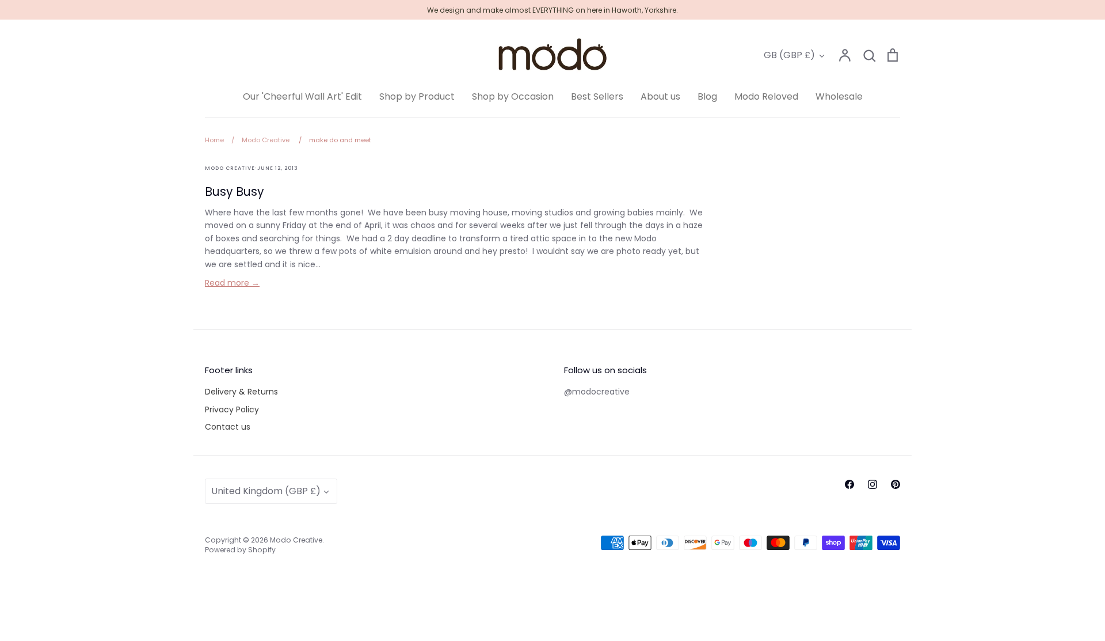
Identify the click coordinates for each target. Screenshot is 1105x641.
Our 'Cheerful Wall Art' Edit (302, 96)
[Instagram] (872, 484)
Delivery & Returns (241, 391)
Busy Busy (234, 191)
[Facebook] (849, 484)
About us (660, 96)
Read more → (232, 283)
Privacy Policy (232, 409)
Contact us (227, 427)
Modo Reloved (766, 96)
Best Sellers (597, 96)
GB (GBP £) (789, 55)
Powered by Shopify (240, 550)
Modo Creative (296, 540)
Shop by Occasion (513, 96)
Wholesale (839, 96)
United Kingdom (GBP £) (266, 491)
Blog (707, 96)
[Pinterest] (895, 484)
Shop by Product (417, 96)
